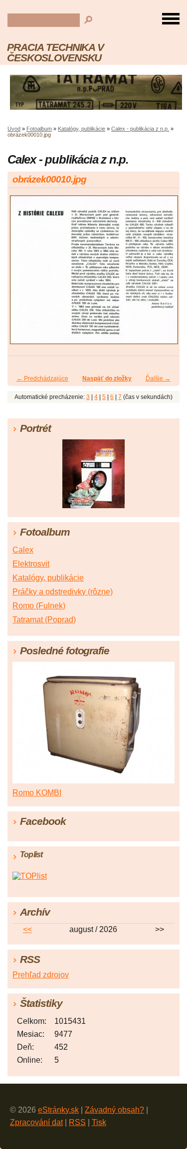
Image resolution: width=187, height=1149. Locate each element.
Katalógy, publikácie (81, 129)
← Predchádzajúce (42, 378)
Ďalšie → (158, 378)
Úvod (13, 129)
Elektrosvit (30, 564)
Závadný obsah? (114, 1110)
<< (27, 929)
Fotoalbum (39, 129)
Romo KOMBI (36, 792)
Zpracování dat (36, 1122)
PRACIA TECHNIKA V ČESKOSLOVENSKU (55, 52)
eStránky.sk (58, 1110)
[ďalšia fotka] (163, 274)
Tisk (99, 1122)
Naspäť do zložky (107, 378)
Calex (22, 550)
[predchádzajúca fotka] (23, 274)
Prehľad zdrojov (40, 974)
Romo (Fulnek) (38, 605)
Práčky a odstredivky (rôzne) (62, 591)
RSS (77, 1122)
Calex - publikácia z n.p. (140, 129)
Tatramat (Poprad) (44, 619)
